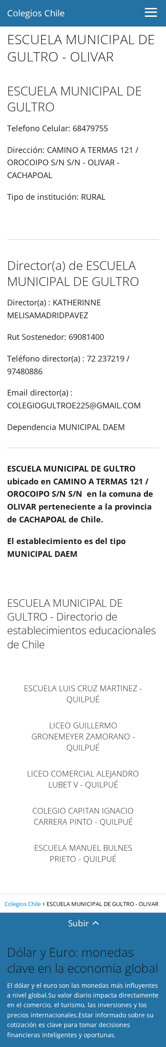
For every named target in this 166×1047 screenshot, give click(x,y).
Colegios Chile (36, 13)
